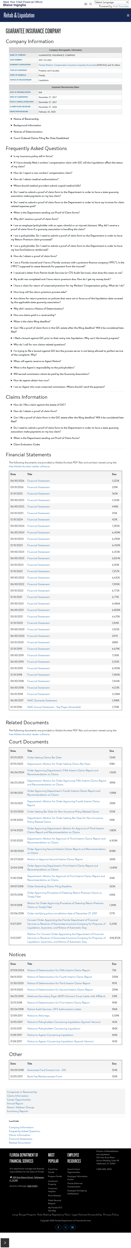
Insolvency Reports (17, 1111)
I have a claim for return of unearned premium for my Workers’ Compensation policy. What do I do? (69, 285)
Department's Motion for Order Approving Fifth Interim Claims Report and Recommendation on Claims (66, 782)
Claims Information (17, 1095)
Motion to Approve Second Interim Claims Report (55, 859)
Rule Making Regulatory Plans (53, 1214)
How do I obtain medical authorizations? (36, 179)
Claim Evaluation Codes (27, 444)
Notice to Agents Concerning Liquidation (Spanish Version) (60, 1041)
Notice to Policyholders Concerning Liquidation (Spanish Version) (63, 1022)
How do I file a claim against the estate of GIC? (40, 404)
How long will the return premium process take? (40, 292)
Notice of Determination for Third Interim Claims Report (58, 983)
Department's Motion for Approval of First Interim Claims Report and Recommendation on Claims (66, 878)
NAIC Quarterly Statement (42, 700)
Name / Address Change (20, 1107)
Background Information (27, 125)
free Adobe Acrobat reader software (29, 466)
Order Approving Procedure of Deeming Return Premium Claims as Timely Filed (64, 894)
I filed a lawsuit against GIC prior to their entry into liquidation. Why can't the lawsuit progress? (66, 338)
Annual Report (15, 1103)
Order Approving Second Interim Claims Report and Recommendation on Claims (66, 851)
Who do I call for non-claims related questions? (40, 344)
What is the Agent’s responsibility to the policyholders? (44, 367)
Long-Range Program (24, 1214)
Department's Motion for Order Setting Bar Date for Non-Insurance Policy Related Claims (65, 820)
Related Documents (20, 1142)
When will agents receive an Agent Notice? (37, 361)
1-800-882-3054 (104, 1169)
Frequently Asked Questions (24, 1131)
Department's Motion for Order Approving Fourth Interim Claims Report (63, 803)
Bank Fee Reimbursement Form (44, 1076)
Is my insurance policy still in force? (33, 156)
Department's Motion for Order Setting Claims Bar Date (58, 764)
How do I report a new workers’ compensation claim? (43, 173)
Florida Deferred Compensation (74, 1185)
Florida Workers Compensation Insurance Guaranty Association (68, 65)
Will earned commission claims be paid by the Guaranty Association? (51, 374)
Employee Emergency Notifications (77, 1192)
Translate (124, 6)
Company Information (21, 1127)
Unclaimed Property (53, 1183)
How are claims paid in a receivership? (35, 315)
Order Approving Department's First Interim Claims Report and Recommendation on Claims (62, 867)
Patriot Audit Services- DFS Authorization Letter (54, 1009)
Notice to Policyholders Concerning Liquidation (53, 1028)
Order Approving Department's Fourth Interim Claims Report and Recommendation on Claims (63, 792)
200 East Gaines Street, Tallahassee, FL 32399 (27, 1179)
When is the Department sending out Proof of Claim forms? (47, 212)
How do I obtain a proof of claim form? (35, 256)
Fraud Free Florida (53, 1171)
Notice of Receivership (26, 119)
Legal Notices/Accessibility (87, 1214)
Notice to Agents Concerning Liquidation (50, 1035)
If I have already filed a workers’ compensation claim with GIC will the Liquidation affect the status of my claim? (67, 164)
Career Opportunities (19, 1099)
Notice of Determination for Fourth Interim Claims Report (59, 977)
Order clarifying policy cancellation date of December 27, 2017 (62, 913)
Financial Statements (20, 1139)
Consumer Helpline (52, 1190)
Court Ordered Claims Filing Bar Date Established (41, 138)
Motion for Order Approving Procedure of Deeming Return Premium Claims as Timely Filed (65, 905)
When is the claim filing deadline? (32, 321)
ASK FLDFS (32, 1185)
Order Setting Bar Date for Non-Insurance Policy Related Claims (63, 811)
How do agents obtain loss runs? (31, 380)
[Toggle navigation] (128, 15)
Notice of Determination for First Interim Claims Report (58, 1002)
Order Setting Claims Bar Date (44, 757)
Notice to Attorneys (38, 1015)
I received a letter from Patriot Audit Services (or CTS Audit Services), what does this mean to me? (68, 272)
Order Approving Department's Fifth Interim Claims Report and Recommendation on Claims (62, 772)
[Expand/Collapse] (5, 1242)
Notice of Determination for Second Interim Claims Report (60, 989)
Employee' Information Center (77, 1178)
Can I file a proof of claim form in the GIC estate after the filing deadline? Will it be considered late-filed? (67, 329)
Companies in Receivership (22, 1092)
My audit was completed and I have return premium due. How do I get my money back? (62, 279)
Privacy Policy (111, 1214)
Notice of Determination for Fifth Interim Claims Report (58, 970)
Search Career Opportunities (73, 1171)
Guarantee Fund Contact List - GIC (46, 1070)
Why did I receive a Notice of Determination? (39, 308)
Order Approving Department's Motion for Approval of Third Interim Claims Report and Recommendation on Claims (65, 830)
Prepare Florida (55, 1176)
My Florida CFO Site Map (55, 1209)
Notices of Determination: (28, 131)
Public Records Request (54, 1202)
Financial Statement (38, 480)
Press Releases (54, 1195)
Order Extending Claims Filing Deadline (49, 886)
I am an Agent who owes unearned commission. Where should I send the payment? (59, 386)
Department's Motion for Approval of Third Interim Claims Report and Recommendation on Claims (66, 840)
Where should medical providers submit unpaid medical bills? (47, 185)
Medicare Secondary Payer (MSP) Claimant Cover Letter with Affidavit (66, 996)
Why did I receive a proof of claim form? (36, 219)
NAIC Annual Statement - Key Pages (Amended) (54, 707)
